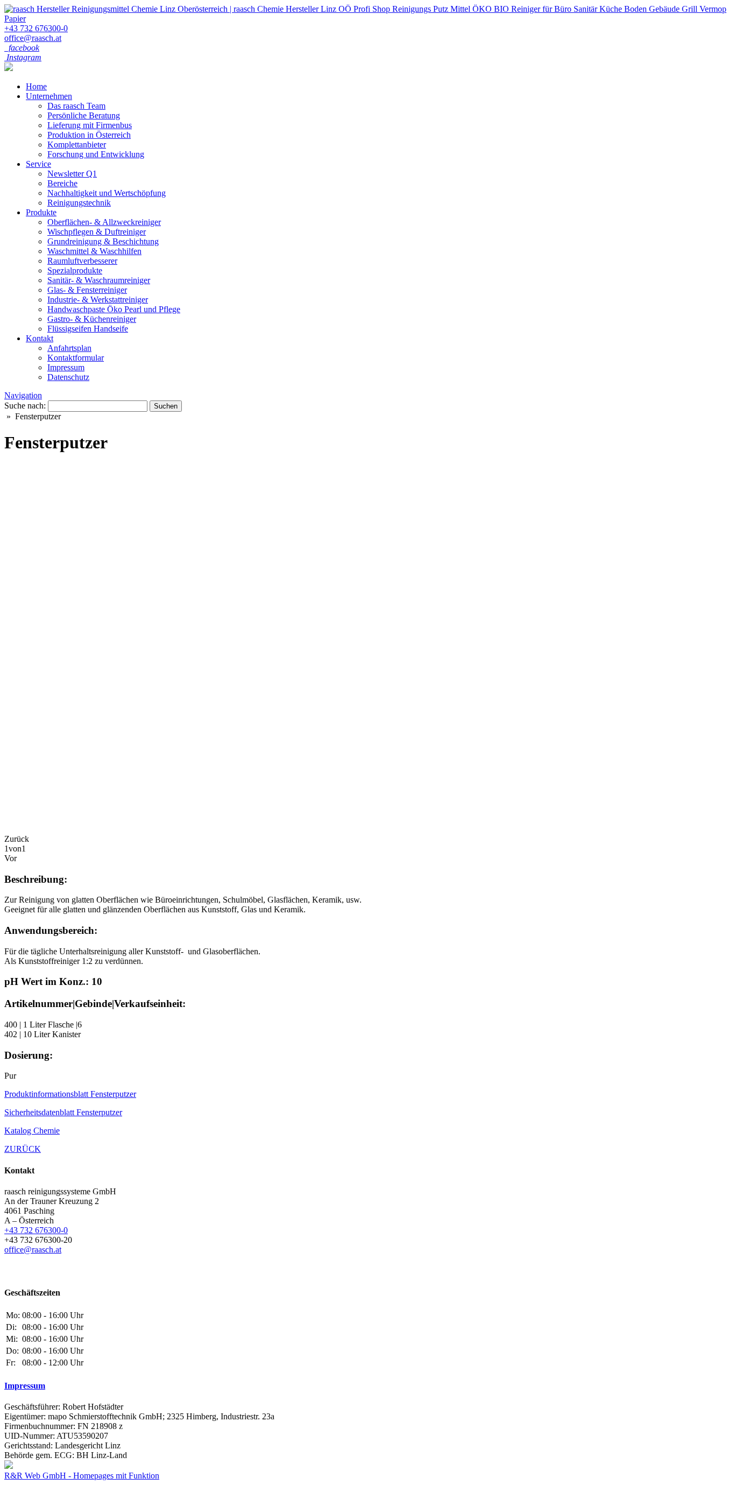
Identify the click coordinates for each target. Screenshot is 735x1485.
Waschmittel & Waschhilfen (94, 251)
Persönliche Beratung (83, 115)
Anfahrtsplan (69, 348)
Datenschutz (68, 377)
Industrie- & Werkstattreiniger (97, 299)
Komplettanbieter (76, 144)
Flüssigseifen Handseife (87, 328)
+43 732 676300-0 (36, 28)
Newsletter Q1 (72, 173)
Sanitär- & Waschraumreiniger (98, 280)
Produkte (41, 212)
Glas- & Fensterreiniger (87, 289)
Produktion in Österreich (89, 134)
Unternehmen (49, 96)
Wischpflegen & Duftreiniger (96, 231)
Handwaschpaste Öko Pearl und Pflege (113, 309)
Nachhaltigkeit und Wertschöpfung (106, 193)
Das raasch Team (76, 105)
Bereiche (62, 183)
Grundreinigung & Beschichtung (103, 241)
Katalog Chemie (32, 1130)
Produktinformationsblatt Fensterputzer (70, 1094)
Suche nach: (25, 405)
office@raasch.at (32, 38)
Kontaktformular (75, 357)
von (15, 848)
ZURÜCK (22, 1148)
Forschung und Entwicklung (95, 154)
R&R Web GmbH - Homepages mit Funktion (81, 1475)
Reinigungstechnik (79, 202)
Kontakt (39, 338)
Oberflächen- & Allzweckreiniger (104, 222)
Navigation (23, 395)
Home (36, 86)
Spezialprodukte (74, 270)
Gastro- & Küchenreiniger (91, 318)
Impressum (65, 367)
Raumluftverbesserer (82, 260)
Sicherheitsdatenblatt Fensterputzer (63, 1112)
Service (38, 163)
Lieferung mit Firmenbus (89, 125)
